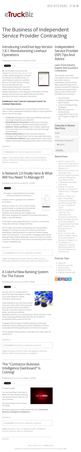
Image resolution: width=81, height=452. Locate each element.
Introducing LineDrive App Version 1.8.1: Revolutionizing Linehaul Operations (27, 50)
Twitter (74, 5)
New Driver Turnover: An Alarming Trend (68, 171)
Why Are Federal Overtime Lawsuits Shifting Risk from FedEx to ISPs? (68, 177)
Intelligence (41, 429)
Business (24, 353)
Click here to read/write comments (27, 152)
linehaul (5, 160)
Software (40, 261)
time (47, 261)
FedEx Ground (30, 157)
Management (13, 258)
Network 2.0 (14, 160)
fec (45, 160)
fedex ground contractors (30, 160)
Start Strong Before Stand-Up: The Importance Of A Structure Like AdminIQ (67, 213)
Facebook (70, 5)
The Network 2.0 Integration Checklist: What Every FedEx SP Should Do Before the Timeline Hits (66, 247)
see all (57, 276)
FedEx (21, 157)
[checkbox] (67, 144)
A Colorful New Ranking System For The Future (25, 274)
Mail (77, 5)
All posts (5, 439)
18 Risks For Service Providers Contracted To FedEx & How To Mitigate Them (68, 190)
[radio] (67, 144)
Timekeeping (13, 157)
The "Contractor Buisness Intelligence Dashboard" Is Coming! (21, 368)
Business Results (66, 272)
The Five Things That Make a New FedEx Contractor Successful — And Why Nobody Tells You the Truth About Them (68, 202)
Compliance (25, 429)
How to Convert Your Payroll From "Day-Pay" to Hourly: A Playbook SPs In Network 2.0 (68, 164)
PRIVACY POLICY (38, 445)
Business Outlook (15, 351)
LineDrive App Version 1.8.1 (21, 73)
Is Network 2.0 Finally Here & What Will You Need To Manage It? (27, 175)
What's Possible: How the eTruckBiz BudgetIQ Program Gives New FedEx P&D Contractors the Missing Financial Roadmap (68, 225)
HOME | (30, 445)
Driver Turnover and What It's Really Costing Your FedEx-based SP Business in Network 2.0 (67, 236)
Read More (6, 146)
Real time (26, 261)
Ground (5, 431)
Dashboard (41, 157)
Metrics (20, 431)
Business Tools (14, 429)
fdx (42, 160)
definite (33, 261)
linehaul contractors (10, 162)
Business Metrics (26, 258)
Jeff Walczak (15, 61)
